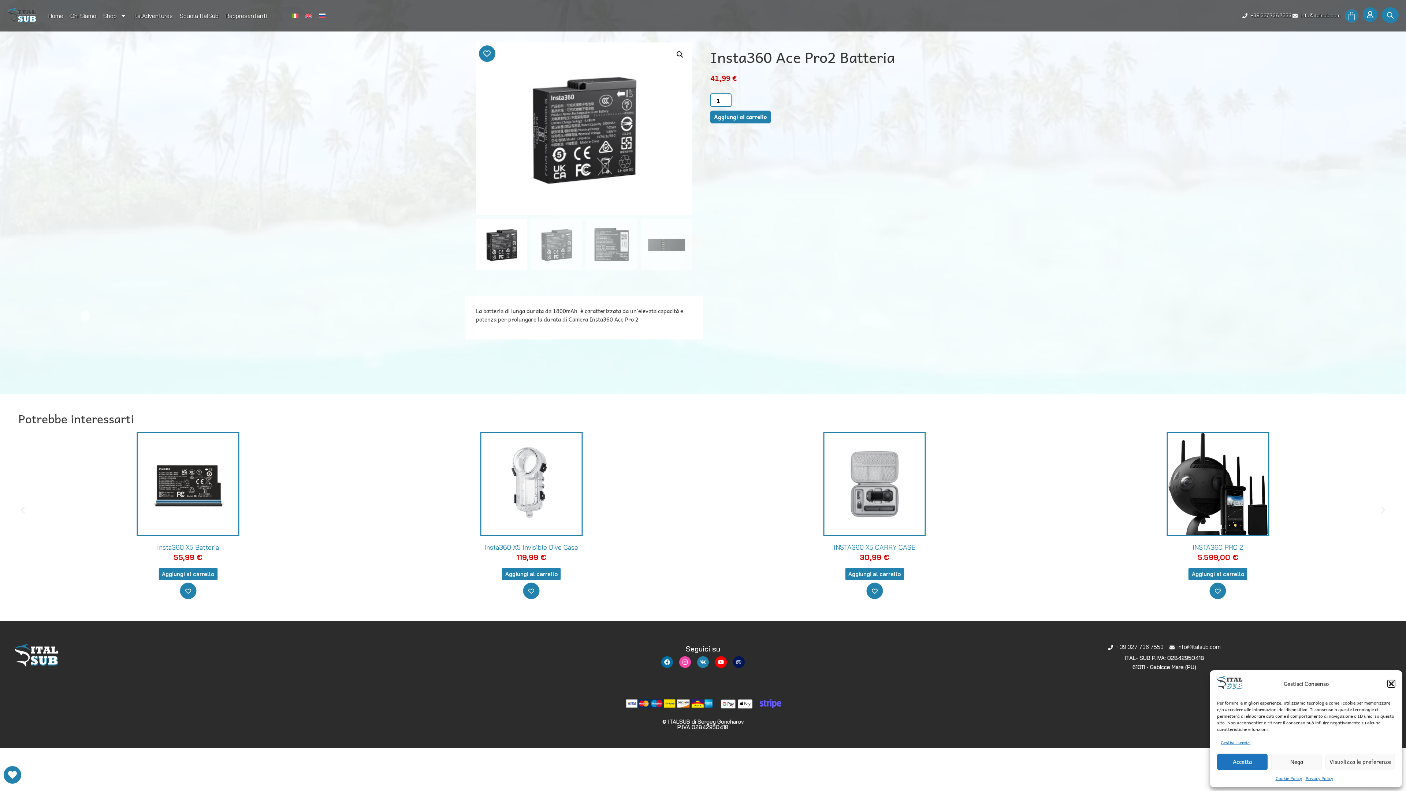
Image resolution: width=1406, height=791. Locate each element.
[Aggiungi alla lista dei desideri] (487, 53)
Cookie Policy (1289, 778)
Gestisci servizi (1235, 742)
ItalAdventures (153, 15)
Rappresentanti (246, 15)
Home (55, 15)
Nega (1296, 761)
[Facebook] (667, 662)
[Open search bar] (1390, 15)
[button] (1391, 683)
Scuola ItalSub (199, 15)
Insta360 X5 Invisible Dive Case (188, 547)
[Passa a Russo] (322, 15)
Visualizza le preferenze (1360, 761)
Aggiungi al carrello (740, 116)
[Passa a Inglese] (309, 15)
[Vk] (703, 662)
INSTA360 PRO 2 (874, 547)
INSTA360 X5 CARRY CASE (531, 547)
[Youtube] (721, 662)
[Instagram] (685, 662)
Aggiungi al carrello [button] (188, 574)
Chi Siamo (83, 15)
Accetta (1242, 761)
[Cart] (1351, 16)
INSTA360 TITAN (1218, 547)
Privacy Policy (1319, 778)
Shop (110, 15)
